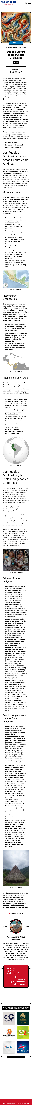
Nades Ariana (21, 48)
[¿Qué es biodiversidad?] (16, 970)
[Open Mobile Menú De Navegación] (29, 3)
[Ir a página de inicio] (8, 3)
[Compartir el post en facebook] (10, 72)
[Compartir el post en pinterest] (16, 72)
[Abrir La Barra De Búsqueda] (25, 3)
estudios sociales (16, 914)
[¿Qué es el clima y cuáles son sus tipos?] (16, 981)
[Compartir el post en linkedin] (19, 72)
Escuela (16, 43)
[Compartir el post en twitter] (13, 72)
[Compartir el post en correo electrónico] (22, 72)
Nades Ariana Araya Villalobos (16, 938)
